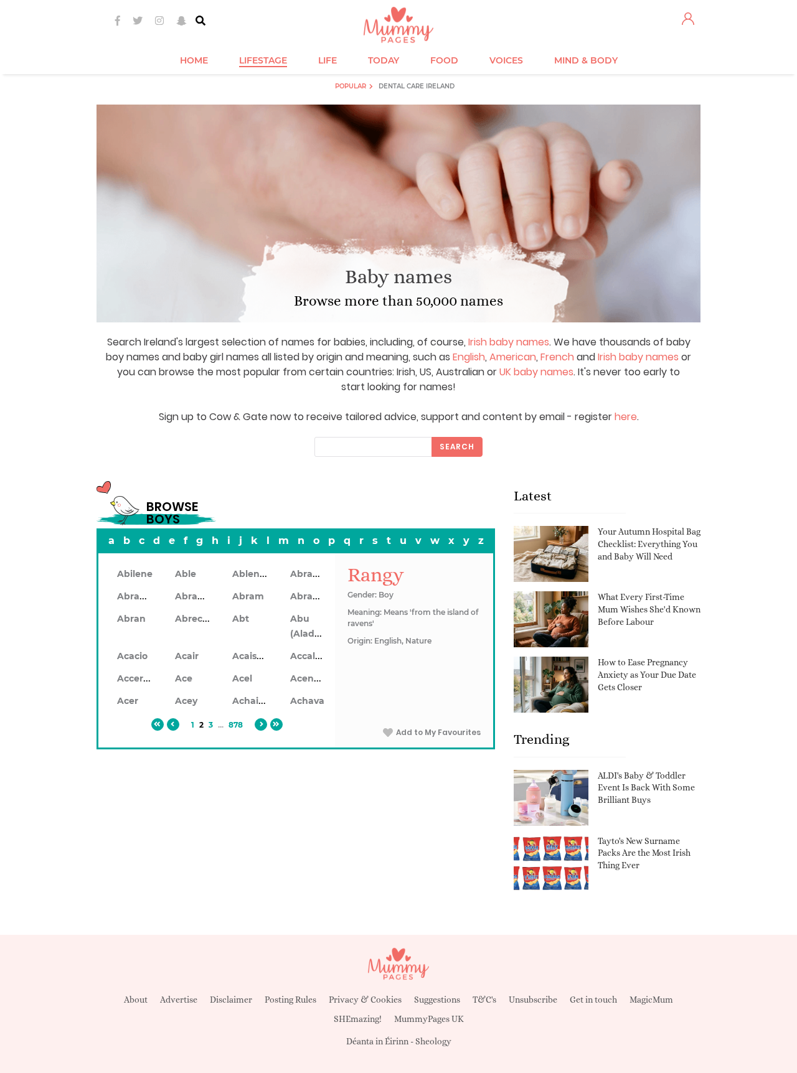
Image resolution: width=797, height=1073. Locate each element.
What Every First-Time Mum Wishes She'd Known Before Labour (649, 609)
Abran (131, 618)
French (557, 357)
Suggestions (437, 1000)
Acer (127, 700)
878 (236, 724)
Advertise (178, 1000)
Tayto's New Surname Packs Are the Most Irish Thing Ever (644, 853)
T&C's (484, 1000)
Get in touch (593, 1000)
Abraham (312, 573)
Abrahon (195, 596)
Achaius (250, 700)
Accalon (308, 656)
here (626, 417)
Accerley (136, 678)
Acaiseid (251, 656)
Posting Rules (290, 1000)
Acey (186, 700)
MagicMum (651, 1000)
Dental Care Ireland (417, 86)
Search (457, 446)
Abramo (309, 596)
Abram (248, 596)
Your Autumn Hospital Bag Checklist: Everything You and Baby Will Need (649, 544)
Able (185, 573)
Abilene (135, 573)
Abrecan (194, 618)
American (512, 357)
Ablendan (255, 573)
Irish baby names (508, 342)
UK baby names (536, 372)
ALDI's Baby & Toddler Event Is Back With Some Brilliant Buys (646, 788)
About (136, 1000)
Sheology (433, 1041)
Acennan (311, 678)
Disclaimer (231, 1000)
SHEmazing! (358, 1019)
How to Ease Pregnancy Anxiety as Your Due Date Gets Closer (647, 674)
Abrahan (137, 596)
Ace (183, 678)
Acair (187, 656)
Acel (242, 678)
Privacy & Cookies (365, 1000)
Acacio (132, 656)
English (469, 357)
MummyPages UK (429, 1019)
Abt (240, 618)
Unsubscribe (533, 1000)
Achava (307, 700)
